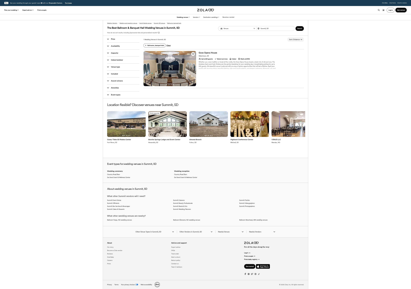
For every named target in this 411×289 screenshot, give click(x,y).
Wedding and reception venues (128, 23)
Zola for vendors (402, 3)
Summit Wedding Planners (182, 209)
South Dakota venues (145, 23)
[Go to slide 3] (170, 84)
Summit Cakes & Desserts (115, 209)
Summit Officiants (113, 203)
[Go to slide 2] (168, 84)
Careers (109, 260)
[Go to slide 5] (173, 84)
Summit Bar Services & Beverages (118, 206)
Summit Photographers (247, 206)
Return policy (175, 260)
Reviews (110, 254)
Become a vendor (228, 17)
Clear (168, 45)
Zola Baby (385, 3)
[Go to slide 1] (166, 84)
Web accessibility (146, 284)
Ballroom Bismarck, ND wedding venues (186, 220)
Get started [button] (401, 10)
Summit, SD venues (159, 23)
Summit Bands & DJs (180, 206)
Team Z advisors (176, 267)
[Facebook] (245, 274)
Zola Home (392, 3)
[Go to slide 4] (171, 84)
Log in (246, 253)
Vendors (195, 17)
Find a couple (41, 10)
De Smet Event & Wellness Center (118, 177)
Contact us (175, 263)
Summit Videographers (247, 203)
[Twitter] (252, 274)
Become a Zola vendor (114, 250)
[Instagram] (255, 274)
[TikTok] (259, 274)
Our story (110, 247)
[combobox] (276, 28)
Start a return (175, 257)
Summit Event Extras (114, 200)
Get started (250, 266)
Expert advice (27, 10)
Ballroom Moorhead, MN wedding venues (253, 220)
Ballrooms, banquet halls (174, 23)
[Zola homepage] (205, 10)
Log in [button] (391, 10)
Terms (116, 284)
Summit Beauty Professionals (183, 203)
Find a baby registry (251, 259)
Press (109, 263)
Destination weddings (210, 17)
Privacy (109, 284)
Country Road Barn (113, 174)
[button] (254, 28)
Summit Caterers (179, 200)
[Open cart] (383, 10)
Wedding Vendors (112, 23)
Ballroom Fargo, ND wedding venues (119, 220)
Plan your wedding (10, 10)
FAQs (173, 250)
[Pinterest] (249, 274)
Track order (175, 254)
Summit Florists (244, 200)
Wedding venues (182, 17)
